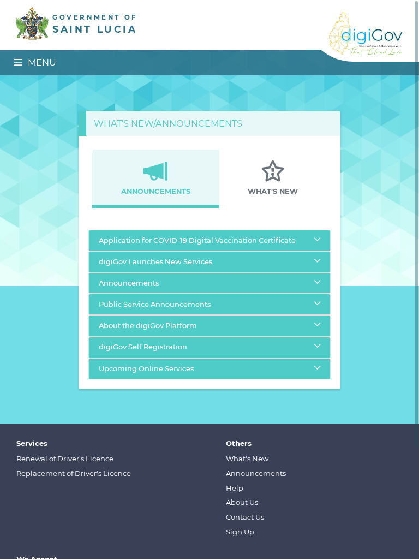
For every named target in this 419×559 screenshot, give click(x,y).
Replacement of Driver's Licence (73, 473)
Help (234, 488)
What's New (247, 458)
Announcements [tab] (155, 191)
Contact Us (245, 517)
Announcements (256, 473)
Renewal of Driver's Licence (64, 458)
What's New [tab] (273, 191)
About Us (242, 502)
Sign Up (240, 531)
